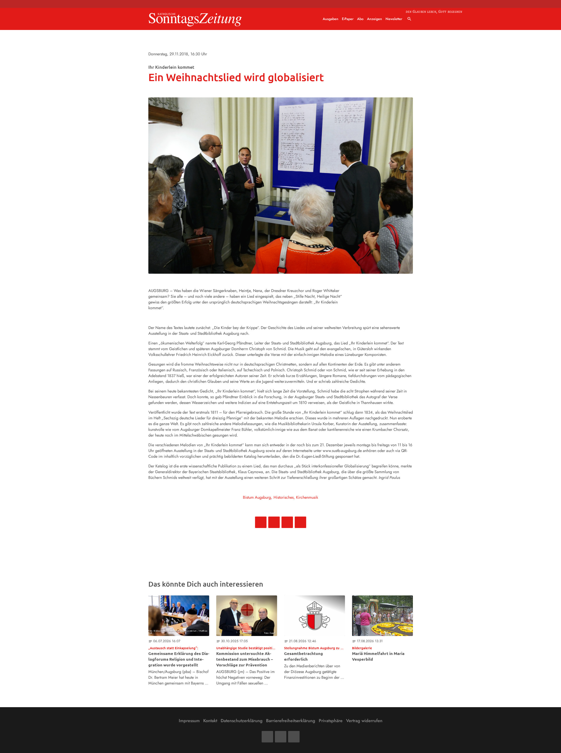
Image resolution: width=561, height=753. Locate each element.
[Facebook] (267, 736)
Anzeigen (374, 18)
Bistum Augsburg (257, 497)
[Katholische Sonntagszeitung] (195, 19)
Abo (360, 18)
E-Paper (348, 18)
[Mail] (280, 736)
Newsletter (394, 18)
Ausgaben (330, 18)
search (409, 19)
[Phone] (294, 736)
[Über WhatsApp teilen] (287, 522)
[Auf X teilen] (274, 522)
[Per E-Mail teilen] (300, 522)
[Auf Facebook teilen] (261, 522)
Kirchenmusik (307, 497)
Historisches (284, 497)
